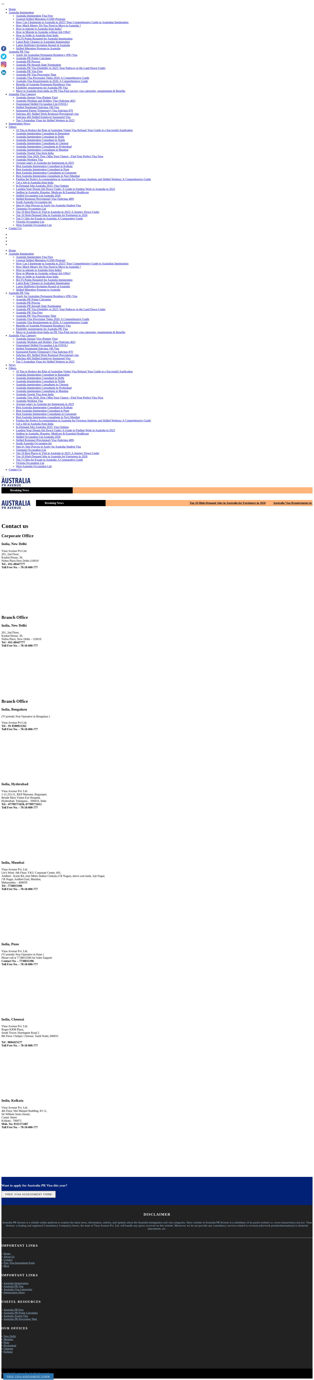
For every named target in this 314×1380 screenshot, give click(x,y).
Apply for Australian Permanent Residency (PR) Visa (46, 55)
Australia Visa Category (22, 94)
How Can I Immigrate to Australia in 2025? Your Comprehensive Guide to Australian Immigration (72, 22)
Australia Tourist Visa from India (35, 153)
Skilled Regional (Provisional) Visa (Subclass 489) (45, 198)
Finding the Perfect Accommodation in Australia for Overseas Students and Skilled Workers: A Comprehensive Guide (83, 179)
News (12, 364)
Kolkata (8, 1351)
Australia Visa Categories (18, 1289)
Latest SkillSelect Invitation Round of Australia (43, 45)
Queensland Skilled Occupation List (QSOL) (42, 104)
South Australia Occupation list (34, 202)
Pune (6, 1342)
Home (12, 9)
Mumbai (8, 1339)
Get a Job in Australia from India (34, 182)
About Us (9, 1256)
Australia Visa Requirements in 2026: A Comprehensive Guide (52, 81)
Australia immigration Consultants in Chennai (42, 143)
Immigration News (19, 123)
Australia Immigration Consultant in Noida (40, 140)
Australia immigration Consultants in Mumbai (42, 149)
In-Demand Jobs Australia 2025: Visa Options (42, 185)
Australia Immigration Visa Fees (34, 15)
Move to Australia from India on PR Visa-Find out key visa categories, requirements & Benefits (70, 90)
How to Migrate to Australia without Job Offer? (43, 32)
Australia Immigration (21, 12)
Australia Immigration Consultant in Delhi (40, 136)
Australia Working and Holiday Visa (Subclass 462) (45, 100)
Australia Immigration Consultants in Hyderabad (44, 146)
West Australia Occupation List (34, 225)
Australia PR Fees (14, 1309)
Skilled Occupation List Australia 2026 (38, 195)
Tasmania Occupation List (31, 208)
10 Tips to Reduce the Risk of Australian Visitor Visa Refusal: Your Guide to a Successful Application (74, 130)
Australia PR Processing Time (20, 1319)
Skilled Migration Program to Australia (38, 48)
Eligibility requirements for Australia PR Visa (42, 87)
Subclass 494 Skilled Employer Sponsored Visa (43, 117)
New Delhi (10, 1336)
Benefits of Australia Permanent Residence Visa (43, 84)
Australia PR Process (28, 61)
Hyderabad (10, 1345)
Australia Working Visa (29, 159)
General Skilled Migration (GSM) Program (40, 19)
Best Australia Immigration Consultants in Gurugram (46, 172)
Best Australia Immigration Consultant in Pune (42, 169)
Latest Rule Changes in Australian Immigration (43, 41)
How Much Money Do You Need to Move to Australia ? (48, 25)
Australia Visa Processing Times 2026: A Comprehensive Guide (52, 77)
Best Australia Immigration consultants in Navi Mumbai (48, 175)
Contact (8, 1259)
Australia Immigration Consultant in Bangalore (43, 133)
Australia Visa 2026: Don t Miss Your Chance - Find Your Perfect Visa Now (59, 156)
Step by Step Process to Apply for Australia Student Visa (48, 205)
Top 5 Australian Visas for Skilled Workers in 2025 (45, 120)
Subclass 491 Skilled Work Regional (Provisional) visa (47, 113)
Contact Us (15, 228)
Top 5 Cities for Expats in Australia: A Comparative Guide (49, 218)
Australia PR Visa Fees (29, 71)
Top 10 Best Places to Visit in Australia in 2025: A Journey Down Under (57, 211)
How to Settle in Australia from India (37, 35)
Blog (6, 1265)
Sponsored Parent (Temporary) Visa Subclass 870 (44, 110)
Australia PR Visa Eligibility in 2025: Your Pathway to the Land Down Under (60, 68)
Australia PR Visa (19, 51)
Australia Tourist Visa (16, 1315)
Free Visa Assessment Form (28, 1194)
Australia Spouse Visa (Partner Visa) (37, 97)
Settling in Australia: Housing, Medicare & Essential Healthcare (52, 192)
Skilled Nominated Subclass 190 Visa (37, 107)
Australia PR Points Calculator (33, 58)
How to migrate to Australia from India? (39, 28)
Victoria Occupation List (30, 221)
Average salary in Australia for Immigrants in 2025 (45, 162)
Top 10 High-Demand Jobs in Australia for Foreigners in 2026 (51, 215)
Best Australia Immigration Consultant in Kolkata (44, 166)
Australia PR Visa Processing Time (36, 74)
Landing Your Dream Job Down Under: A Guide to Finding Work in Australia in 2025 (65, 189)
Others (12, 126)
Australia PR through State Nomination (38, 64)
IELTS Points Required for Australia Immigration (44, 38)
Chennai (8, 1348)
